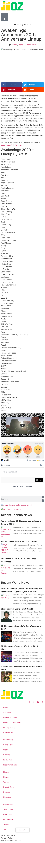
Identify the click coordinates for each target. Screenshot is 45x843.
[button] (11, 84)
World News (31, 45)
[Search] (43, 499)
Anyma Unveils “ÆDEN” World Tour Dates (19, 541)
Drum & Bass (8, 787)
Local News (8, 740)
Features (6, 750)
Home (5, 707)
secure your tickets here (11, 145)
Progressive (8, 819)
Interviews (7, 760)
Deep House (8, 804)
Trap (5, 829)
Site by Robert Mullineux (11, 841)
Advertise (7, 712)
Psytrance (7, 814)
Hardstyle (7, 797)
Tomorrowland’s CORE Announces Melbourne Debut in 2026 (21, 522)
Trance (6, 782)
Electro (6, 772)
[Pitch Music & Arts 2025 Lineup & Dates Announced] (6, 569)
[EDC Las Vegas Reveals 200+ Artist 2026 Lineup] (6, 656)
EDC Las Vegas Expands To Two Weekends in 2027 (21, 627)
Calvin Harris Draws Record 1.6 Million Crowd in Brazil (22, 667)
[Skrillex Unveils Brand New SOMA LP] (6, 616)
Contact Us (8, 732)
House (6, 777)
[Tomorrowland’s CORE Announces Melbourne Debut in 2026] (6, 531)
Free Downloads (10, 765)
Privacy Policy (9, 727)
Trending (22, 45)
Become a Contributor (12, 722)
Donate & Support (10, 717)
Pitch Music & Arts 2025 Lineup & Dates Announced (18, 560)
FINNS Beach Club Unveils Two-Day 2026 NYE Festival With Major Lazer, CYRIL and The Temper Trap (21, 590)
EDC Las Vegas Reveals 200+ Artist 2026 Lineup (19, 647)
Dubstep (6, 792)
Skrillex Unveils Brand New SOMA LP (17, 609)
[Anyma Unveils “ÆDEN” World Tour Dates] (6, 548)
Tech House (8, 809)
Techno (14, 45)
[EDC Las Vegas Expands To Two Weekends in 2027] (6, 636)
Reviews (6, 755)
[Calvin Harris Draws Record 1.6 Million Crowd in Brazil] (6, 676)
